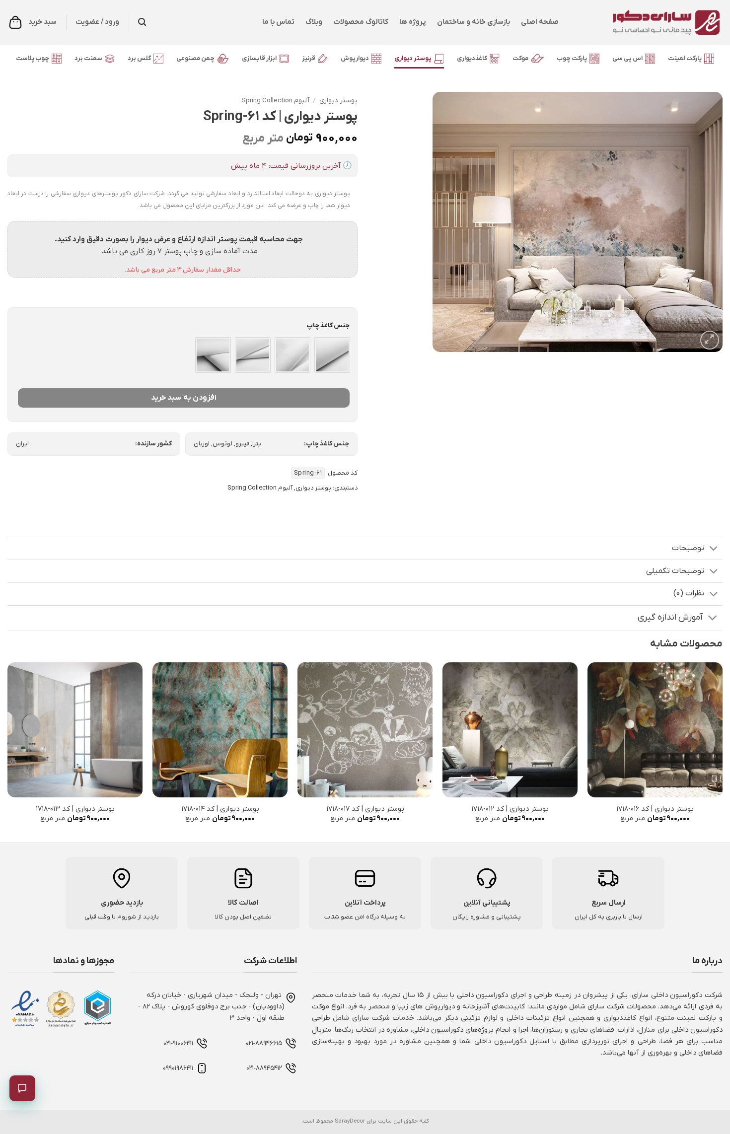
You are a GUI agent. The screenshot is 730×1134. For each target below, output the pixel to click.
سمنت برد (88, 58)
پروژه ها (412, 22)
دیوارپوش (355, 58)
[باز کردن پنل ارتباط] (22, 1088)
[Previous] (722, 751)
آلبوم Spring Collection (275, 100)
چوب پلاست (32, 58)
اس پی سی (627, 58)
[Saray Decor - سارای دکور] (648, 22)
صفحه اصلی (540, 22)
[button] (142, 22)
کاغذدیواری (472, 58)
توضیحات (688, 548)
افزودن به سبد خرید (184, 398)
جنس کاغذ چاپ (328, 325)
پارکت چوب (572, 58)
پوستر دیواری (413, 58)
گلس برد (139, 58)
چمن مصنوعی (195, 58)
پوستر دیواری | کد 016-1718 (655, 809)
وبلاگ (313, 22)
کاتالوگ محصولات (360, 22)
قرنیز (308, 58)
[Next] (7, 751)
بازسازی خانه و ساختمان (473, 22)
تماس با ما (278, 22)
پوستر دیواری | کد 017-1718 (365, 809)
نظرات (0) (688, 593)
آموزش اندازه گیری (670, 617)
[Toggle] (714, 549)
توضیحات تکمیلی (675, 571)
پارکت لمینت (685, 58)
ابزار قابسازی (259, 58)
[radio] (332, 355)
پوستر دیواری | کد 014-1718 (220, 809)
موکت (520, 58)
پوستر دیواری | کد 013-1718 (75, 809)
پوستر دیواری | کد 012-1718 (510, 809)
